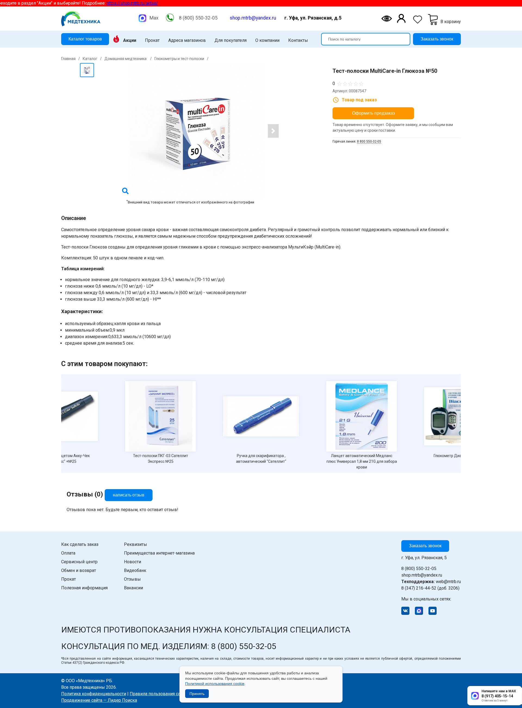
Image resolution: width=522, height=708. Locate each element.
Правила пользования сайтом (160, 693)
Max (154, 18)
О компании (267, 40)
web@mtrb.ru (431, 581)
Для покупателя (231, 40)
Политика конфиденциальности (93, 693)
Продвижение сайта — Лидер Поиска (99, 700)
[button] (273, 131)
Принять (196, 693)
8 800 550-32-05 (369, 141)
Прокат (152, 40)
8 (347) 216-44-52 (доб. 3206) (430, 588)
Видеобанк (135, 570)
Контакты (298, 40)
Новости (132, 561)
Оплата (68, 553)
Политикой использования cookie (214, 683)
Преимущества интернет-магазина (159, 553)
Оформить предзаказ (373, 113)
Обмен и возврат (78, 570)
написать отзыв (128, 495)
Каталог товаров (85, 38)
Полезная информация (84, 587)
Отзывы (132, 579)
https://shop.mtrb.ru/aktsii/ (99, 3)
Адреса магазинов (187, 40)
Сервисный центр (79, 561)
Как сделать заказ (79, 544)
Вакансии (133, 587)
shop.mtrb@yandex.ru (253, 18)
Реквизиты (135, 544)
